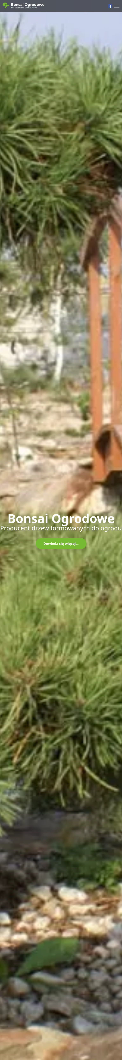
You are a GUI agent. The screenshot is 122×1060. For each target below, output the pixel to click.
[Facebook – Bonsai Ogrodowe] (110, 6)
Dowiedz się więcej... (61, 543)
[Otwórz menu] (116, 6)
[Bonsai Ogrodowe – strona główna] (23, 5)
